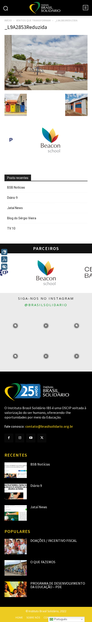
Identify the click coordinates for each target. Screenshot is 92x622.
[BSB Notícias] (15, 470)
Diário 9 (12, 197)
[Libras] (4, 252)
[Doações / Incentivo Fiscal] (15, 546)
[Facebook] (8, 438)
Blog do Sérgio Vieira (21, 218)
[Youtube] (30, 438)
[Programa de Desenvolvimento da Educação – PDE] (15, 589)
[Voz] (4, 259)
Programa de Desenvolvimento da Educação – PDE (57, 585)
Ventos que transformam (33, 20)
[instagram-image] (15, 325)
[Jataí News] (15, 513)
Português (60, 619)
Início (8, 20)
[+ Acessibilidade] (4, 267)
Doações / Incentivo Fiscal (53, 540)
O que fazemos (42, 562)
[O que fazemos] (15, 568)
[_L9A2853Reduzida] (46, 89)
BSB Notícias (16, 187)
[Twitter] (42, 438)
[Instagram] (19, 438)
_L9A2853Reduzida (25, 27)
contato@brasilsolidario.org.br (49, 427)
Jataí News (15, 208)
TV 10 (11, 228)
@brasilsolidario (46, 305)
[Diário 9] (15, 491)
